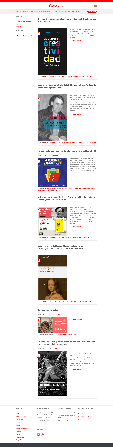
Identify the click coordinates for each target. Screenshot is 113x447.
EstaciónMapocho (86, 188)
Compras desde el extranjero (24, 428)
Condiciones (81, 413)
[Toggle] (34, 416)
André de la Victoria (69, 142)
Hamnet (63, 301)
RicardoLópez (48, 78)
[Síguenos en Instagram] (55, 1)
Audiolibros (67, 11)
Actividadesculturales (66, 188)
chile (63, 76)
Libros (55, 11)
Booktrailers (94, 1)
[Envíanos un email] (57, 1)
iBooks (18, 434)
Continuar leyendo (76, 40)
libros (91, 76)
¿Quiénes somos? (24, 11)
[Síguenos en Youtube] (59, 1)
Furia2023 (92, 188)
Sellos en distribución (46, 11)
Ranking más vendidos (48, 310)
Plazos (80, 419)
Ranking (18, 26)
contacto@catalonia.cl (47, 423)
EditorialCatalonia (80, 76)
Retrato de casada (87, 301)
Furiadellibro (40, 190)
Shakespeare (40, 303)
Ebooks (61, 11)
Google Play (19, 440)
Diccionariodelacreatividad (70, 76)
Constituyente (75, 237)
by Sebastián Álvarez (63, 445)
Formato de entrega (83, 416)
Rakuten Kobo (20, 437)
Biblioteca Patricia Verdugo (80, 142)
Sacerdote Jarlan (60, 144)
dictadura (91, 142)
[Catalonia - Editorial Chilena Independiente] (56, 6)
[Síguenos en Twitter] (56, 1)
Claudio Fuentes (67, 237)
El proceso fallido (89, 237)
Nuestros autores (35, 11)
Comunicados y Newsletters (23, 21)
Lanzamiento (87, 76)
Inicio (17, 11)
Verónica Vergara (55, 26)
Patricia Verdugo (52, 144)
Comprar (18, 425)
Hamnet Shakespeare (70, 301)
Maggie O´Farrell (79, 301)
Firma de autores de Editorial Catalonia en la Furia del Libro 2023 (67, 151)
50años (63, 142)
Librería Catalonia (84, 397)
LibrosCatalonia (41, 78)
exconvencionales (41, 239)
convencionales (81, 237)
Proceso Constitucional (51, 239)
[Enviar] (95, 6)
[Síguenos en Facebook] (53, 1)
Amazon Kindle (20, 431)
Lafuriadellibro (46, 190)
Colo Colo (72, 397)
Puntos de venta (76, 11)
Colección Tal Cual (66, 397)
